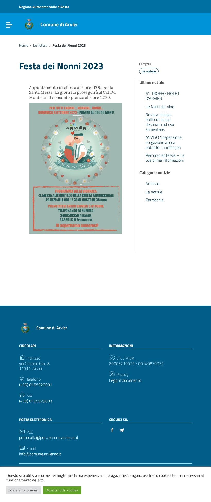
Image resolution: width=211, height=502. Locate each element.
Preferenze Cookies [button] (24, 490)
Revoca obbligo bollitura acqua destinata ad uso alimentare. (160, 122)
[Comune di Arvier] (29, 24)
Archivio (152, 183)
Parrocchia (154, 200)
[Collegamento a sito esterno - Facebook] (112, 430)
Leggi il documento (125, 380)
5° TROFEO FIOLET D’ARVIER (162, 95)
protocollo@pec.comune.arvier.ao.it (48, 437)
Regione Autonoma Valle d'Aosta (44, 7)
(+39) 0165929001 (35, 384)
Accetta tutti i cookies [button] (62, 490)
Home (23, 45)
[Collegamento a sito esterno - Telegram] (121, 430)
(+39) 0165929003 (35, 401)
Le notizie (40, 45)
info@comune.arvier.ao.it (40, 454)
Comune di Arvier (59, 24)
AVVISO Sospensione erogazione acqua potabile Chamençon (164, 142)
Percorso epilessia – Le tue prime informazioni (165, 157)
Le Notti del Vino (160, 106)
